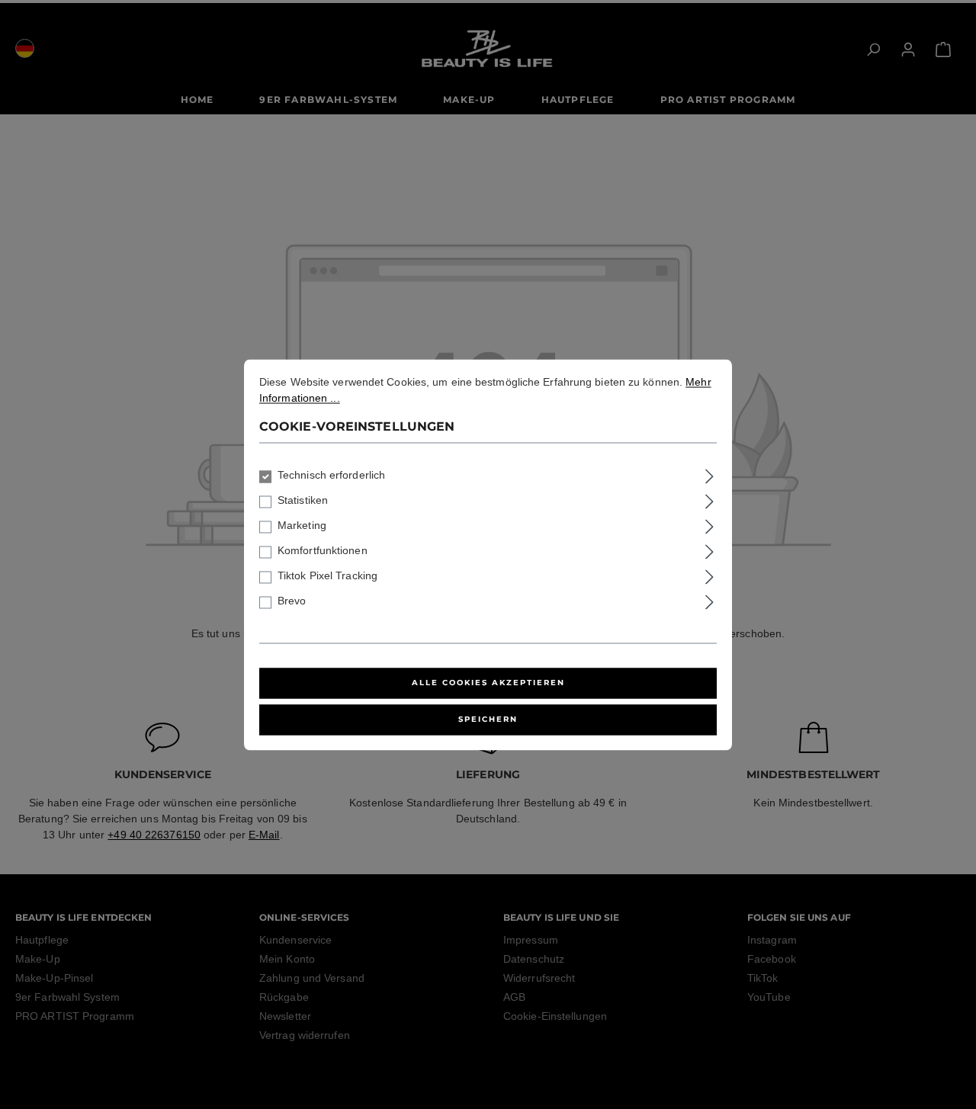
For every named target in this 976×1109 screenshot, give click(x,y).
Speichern (488, 719)
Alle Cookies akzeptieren (488, 683)
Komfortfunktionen (323, 550)
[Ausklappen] (709, 473)
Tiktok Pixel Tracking (327, 575)
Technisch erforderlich (331, 475)
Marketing (302, 525)
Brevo (292, 601)
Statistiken (303, 500)
